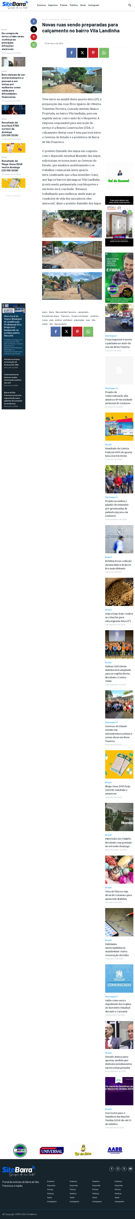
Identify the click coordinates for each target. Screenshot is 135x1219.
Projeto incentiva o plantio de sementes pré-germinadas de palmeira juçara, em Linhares (116, 508)
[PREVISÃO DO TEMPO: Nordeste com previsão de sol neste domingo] (119, 817)
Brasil (4, 29)
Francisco (65, 316)
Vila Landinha (60, 324)
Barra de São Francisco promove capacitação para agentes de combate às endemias (13, 398)
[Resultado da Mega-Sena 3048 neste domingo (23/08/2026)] (13, 183)
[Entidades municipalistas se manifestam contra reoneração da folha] (119, 922)
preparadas (79, 320)
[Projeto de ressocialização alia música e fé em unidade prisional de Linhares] (119, 370)
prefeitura (67, 320)
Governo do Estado (79, 316)
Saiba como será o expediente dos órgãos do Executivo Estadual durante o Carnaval (118, 1005)
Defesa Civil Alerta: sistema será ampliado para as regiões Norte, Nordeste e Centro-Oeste (118, 673)
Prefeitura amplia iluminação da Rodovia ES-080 (12, 362)
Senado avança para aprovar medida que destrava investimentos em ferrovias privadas (118, 1062)
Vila (51, 324)
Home (44, 19)
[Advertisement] (13, 247)
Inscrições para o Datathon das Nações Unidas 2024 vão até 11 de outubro (118, 1118)
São (93, 320)
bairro (44, 312)
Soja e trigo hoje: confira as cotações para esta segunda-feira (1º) (119, 617)
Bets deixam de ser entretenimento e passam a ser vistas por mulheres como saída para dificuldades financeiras (13, 85)
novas (45, 320)
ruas (88, 320)
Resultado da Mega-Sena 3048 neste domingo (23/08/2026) (12, 165)
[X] (33, 29)
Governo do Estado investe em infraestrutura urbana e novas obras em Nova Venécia (118, 733)
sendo (45, 324)
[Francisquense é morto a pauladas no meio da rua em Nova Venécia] (119, 318)
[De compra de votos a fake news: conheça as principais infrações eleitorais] (13, 62)
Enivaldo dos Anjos (50, 316)
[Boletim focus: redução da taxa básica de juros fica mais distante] (119, 539)
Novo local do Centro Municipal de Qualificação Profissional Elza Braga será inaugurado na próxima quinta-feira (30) (13, 325)
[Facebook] (33, 21)
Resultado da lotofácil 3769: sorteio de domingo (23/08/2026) (11, 129)
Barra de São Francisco (66, 312)
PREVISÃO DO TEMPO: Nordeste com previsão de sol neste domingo (118, 842)
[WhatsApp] (33, 44)
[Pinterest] (33, 37)
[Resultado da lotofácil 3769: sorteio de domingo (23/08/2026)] (13, 148)
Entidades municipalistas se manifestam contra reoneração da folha (117, 949)
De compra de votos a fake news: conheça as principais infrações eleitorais (13, 41)
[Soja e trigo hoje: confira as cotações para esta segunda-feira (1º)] (119, 592)
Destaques (54, 19)
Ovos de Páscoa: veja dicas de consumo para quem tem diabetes (118, 895)
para (51, 320)
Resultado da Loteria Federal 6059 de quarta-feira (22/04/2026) (119, 451)
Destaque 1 (111, 335)
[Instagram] (118, 1169)
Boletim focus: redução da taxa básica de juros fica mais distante (118, 564)
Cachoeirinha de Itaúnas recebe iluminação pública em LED (12, 378)
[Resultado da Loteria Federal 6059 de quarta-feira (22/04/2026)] (119, 426)
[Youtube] (130, 1169)
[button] (130, 5)
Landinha (94, 316)
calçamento (83, 312)
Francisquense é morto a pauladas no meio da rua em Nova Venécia (118, 343)
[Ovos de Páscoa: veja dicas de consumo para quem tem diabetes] (119, 870)
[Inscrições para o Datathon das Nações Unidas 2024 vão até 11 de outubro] (119, 1091)
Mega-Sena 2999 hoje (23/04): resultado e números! (117, 789)
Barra (51, 312)
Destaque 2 (111, 388)
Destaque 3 (66, 19)
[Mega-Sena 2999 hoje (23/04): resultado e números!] (119, 764)
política (58, 320)
